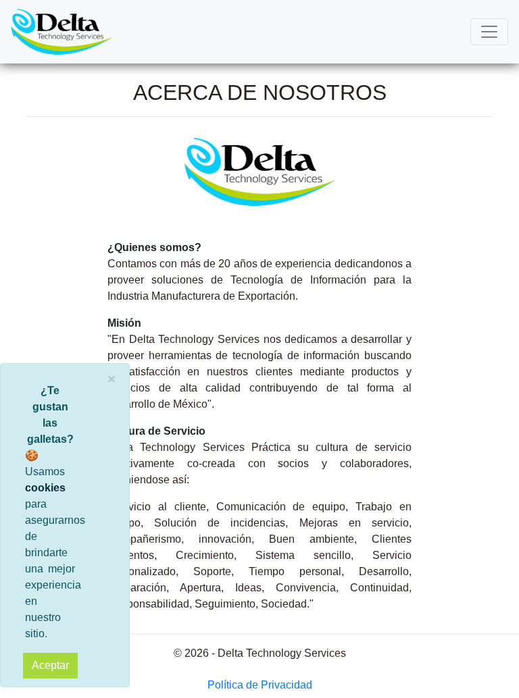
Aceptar (50, 665)
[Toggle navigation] (489, 31)
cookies (45, 487)
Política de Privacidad (259, 685)
